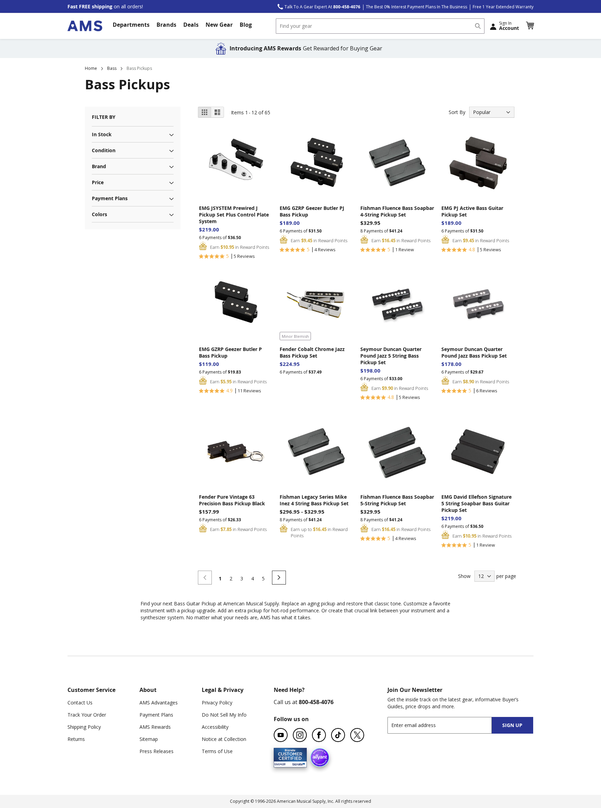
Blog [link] (246, 24)
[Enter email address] (445, 725)
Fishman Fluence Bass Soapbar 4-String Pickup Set (397, 211)
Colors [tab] (99, 214)
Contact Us (80, 702)
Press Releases (156, 751)
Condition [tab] (103, 150)
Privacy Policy (217, 702)
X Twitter (357, 735)
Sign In (509, 25)
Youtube (281, 735)
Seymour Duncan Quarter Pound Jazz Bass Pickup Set (474, 352)
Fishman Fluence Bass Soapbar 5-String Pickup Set (397, 500)
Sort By (457, 112)
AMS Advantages (158, 702)
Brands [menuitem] (166, 24)
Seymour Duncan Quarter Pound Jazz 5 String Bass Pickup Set (391, 356)
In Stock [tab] (102, 134)
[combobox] (380, 26)
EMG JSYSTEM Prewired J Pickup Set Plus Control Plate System (234, 215)
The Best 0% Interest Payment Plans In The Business (416, 7)
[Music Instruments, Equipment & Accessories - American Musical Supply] (84, 26)
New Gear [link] (219, 24)
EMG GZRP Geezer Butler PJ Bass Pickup (312, 211)
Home (91, 68)
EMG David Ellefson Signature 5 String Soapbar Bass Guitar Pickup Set (476, 503)
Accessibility (215, 727)
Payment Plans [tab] (110, 198)
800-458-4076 (316, 702)
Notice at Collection (224, 739)
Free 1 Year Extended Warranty (503, 7)
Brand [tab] (99, 166)
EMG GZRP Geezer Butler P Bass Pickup (230, 352)
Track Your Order (86, 714)
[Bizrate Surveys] (297, 763)
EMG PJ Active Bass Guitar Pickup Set (472, 211)
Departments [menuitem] (131, 24)
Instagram (300, 735)
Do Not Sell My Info (224, 714)
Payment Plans (156, 714)
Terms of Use (217, 751)
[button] (530, 25)
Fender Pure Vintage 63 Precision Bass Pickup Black (232, 500)
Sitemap (148, 739)
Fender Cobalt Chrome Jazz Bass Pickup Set (312, 352)
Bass (112, 68)
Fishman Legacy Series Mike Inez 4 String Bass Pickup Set (314, 500)
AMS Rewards (155, 727)
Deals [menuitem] (191, 24)
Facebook (319, 735)
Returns (76, 739)
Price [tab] (98, 182)
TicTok (338, 735)
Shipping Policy (84, 727)
